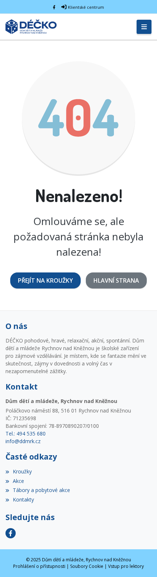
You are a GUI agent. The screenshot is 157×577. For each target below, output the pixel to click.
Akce (18, 480)
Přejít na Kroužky (45, 280)
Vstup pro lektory (126, 566)
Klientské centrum (86, 7)
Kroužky (22, 471)
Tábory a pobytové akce (41, 490)
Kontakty (23, 499)
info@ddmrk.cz (23, 441)
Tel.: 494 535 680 (25, 433)
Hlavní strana (116, 280)
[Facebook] (54, 7)
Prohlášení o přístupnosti (39, 566)
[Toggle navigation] (144, 27)
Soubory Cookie (86, 566)
